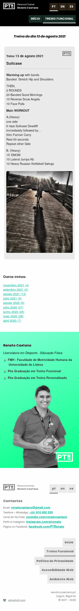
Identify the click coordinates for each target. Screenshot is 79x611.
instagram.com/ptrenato (43, 521)
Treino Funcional (59, 19)
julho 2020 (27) (13, 307)
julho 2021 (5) (12, 298)
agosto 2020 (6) (13, 303)
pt (54, 7)
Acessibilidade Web (58, 570)
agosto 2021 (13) (14, 294)
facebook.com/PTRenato (46, 526)
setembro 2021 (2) (15, 289)
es (71, 7)
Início (35, 19)
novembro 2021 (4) (16, 285)
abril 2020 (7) (12, 320)
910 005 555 (41, 512)
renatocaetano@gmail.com (30, 507)
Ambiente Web (62, 579)
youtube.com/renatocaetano (46, 517)
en (62, 7)
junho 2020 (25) (13, 312)
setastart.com (16, 600)
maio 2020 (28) (13, 316)
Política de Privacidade (55, 561)
